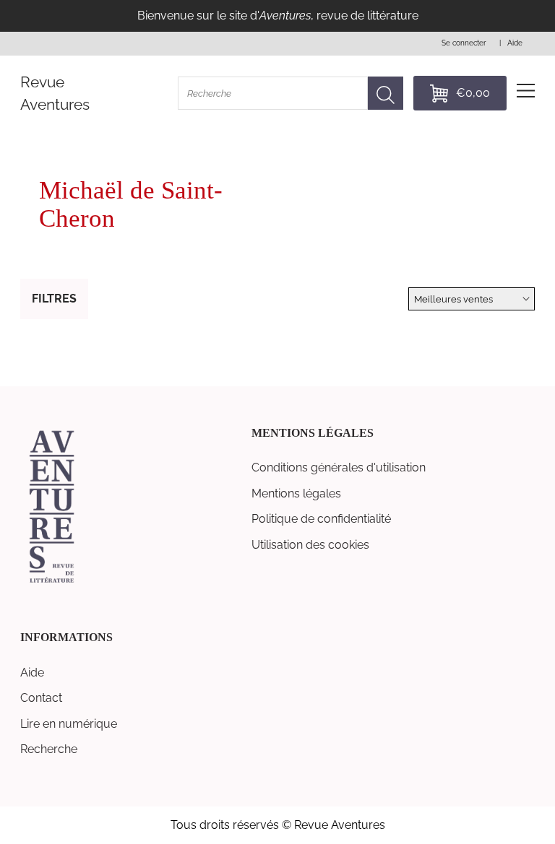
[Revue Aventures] (51, 581)
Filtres (54, 298)
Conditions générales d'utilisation (338, 467)
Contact (41, 698)
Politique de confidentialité (321, 519)
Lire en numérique (68, 724)
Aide (32, 672)
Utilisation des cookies (310, 545)
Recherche (48, 749)
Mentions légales (296, 493)
